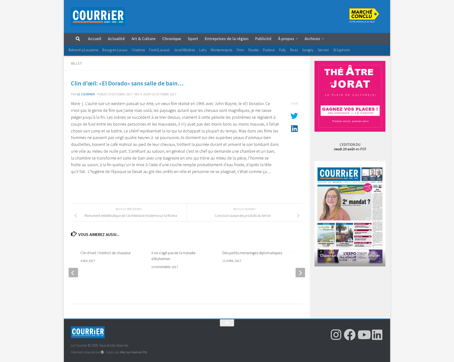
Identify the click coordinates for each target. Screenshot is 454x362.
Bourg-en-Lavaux (114, 50)
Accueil (94, 38)
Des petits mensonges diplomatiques (252, 252)
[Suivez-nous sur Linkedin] (377, 335)
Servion (323, 50)
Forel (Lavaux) (159, 50)
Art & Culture (143, 38)
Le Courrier (86, 94)
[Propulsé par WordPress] (102, 352)
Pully (282, 50)
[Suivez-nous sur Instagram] (336, 335)
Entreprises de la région (227, 38)
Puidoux (269, 50)
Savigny (308, 50)
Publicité (263, 38)
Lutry (203, 50)
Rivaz (294, 50)
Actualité (116, 38)
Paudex (253, 50)
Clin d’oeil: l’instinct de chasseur (105, 252)
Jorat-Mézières (184, 50)
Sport (193, 38)
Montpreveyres (221, 50)
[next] (300, 272)
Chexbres (138, 50)
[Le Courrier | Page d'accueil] (98, 16)
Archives (312, 38)
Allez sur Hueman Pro (133, 352)
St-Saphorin (341, 50)
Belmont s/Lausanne (83, 50)
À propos (286, 38)
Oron (240, 50)
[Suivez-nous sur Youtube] (363, 335)
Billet (76, 63)
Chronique (171, 38)
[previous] (73, 272)
